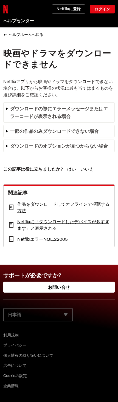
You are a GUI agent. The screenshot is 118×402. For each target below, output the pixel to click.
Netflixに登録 (69, 8)
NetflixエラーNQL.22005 (42, 239)
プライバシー (14, 345)
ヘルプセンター (18, 20)
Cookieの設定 (15, 375)
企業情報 (11, 385)
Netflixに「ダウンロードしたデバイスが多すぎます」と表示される (63, 225)
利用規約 (11, 335)
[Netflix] (5, 9)
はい (71, 169)
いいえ (87, 169)
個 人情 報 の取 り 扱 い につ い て (28, 355)
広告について (14, 365)
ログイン (102, 9)
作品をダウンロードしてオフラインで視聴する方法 (63, 207)
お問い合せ (59, 287)
